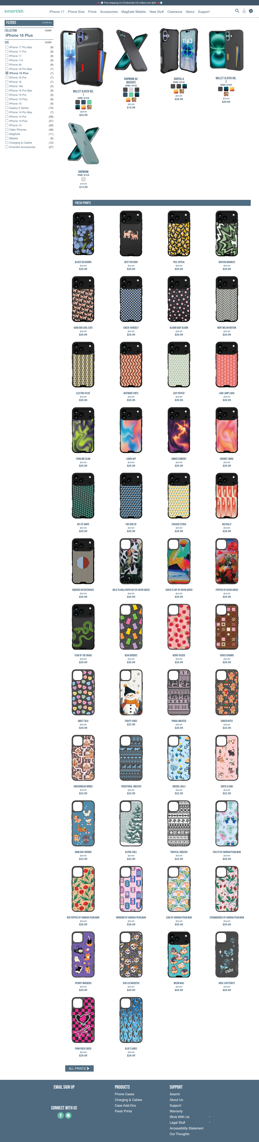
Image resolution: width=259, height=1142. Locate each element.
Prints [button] (92, 11)
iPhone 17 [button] (56, 11)
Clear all (47, 22)
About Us (176, 1100)
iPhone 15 (15, 103)
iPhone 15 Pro (17, 95)
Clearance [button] (174, 11)
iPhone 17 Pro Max (20, 47)
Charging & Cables (20, 142)
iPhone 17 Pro (17, 51)
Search (175, 1094)
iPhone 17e (16, 60)
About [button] (190, 11)
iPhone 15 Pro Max (20, 90)
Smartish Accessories (22, 147)
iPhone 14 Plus (18, 121)
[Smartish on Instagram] (68, 1117)
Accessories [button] (109, 11)
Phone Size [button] (76, 11)
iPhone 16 (15, 82)
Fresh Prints (123, 1111)
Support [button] (204, 11)
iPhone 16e (16, 86)
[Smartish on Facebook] (60, 1117)
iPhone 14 (15, 125)
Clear (48, 30)
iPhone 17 (15, 56)
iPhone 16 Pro (17, 77)
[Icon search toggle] (237, 11)
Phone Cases (124, 1094)
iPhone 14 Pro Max (20, 112)
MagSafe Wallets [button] (133, 11)
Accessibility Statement (186, 1128)
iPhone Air (15, 64)
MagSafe (14, 134)
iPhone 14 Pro (17, 116)
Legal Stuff (177, 1123)
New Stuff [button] (157, 11)
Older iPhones (17, 129)
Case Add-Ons (125, 1106)
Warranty (176, 1111)
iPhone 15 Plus (18, 99)
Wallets (13, 138)
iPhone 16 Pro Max (20, 69)
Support (175, 1106)
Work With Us (179, 1117)
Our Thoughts (179, 1134)
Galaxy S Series (19, 108)
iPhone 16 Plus (19, 35)
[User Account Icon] (244, 11)
